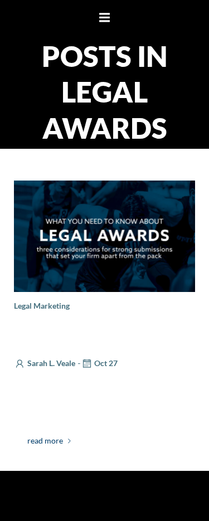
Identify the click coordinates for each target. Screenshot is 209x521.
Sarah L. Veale (51, 363)
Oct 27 (106, 363)
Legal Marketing (42, 305)
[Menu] (104, 17)
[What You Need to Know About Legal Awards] (104, 235)
